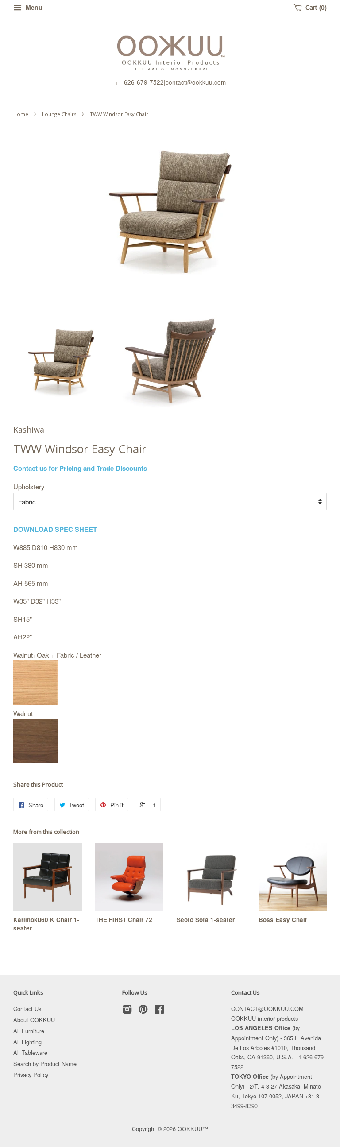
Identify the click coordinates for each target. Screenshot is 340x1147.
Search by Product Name (45, 1063)
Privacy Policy (30, 1074)
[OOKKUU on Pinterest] (143, 1011)
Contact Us (27, 1008)
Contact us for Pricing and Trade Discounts (80, 468)
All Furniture (28, 1031)
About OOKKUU (34, 1019)
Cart (314, 7)
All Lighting (27, 1042)
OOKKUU (190, 1128)
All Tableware (30, 1052)
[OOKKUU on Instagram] (127, 1011)
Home (20, 114)
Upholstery (29, 486)
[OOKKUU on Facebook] (159, 1011)
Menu (33, 7)
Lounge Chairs (59, 114)
